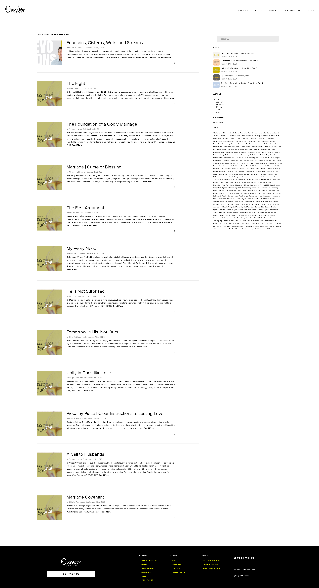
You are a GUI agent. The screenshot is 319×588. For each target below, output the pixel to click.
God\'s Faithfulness (260, 163)
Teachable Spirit (255, 218)
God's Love (267, 160)
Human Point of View (246, 174)
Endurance (242, 152)
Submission (217, 218)
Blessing (257, 136)
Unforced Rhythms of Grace (255, 226)
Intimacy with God (259, 177)
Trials (253, 223)
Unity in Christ (269, 226)
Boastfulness (265, 136)
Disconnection (245, 147)
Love (221, 182)
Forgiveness (217, 160)
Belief (243, 136)
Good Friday (250, 168)
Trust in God (260, 223)
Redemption (277, 193)
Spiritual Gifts (259, 207)
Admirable (243, 133)
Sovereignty (246, 204)
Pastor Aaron (256, 188)
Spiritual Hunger (231, 210)
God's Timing (241, 163)
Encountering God (232, 152)
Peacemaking (273, 188)
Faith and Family (218, 155)
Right (256, 199)
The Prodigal (223, 223)
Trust (224, 226)
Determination (275, 144)
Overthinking (246, 188)
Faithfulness (229, 155)
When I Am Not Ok (228, 229)
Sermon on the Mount (272, 201)
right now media (211, 568)
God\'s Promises (224, 166)
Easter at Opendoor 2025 (243, 149)
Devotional (218, 122)
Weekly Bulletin (149, 561)
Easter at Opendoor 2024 (225, 149)
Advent (250, 133)
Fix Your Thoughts (274, 157)
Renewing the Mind (255, 196)
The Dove (226, 221)
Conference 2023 (229, 141)
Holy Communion (268, 171)
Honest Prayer (222, 174)
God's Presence (218, 163)
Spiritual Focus (235, 207)
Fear (246, 157)
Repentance (267, 196)
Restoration (276, 196)
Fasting (237, 155)
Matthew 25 (246, 182)
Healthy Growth (233, 171)
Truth (228, 226)
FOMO (277, 152)
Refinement (217, 196)
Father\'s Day (264, 155)
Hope (236, 174)
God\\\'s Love (269, 166)
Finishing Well (253, 157)
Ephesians (251, 152)
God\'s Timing (235, 166)
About (258, 10)
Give (311, 10)
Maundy (253, 182)
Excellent (271, 152)
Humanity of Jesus (260, 174)
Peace (215, 190)
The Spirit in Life (233, 223)
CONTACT (176, 568)
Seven (223, 204)
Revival (238, 199)
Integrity (237, 177)
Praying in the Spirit (254, 190)
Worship (263, 229)
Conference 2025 (254, 141)
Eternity (264, 152)
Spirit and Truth (256, 204)
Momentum (217, 185)
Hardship (271, 168)
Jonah (276, 177)
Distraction (266, 147)
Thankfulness (274, 218)
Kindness (220, 179)
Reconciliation (267, 193)
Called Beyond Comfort (221, 138)
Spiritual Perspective (271, 210)
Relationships (243, 196)
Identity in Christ (227, 177)
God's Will (249, 163)
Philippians (232, 190)
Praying (264, 190)
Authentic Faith (235, 136)
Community (261, 138)
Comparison (271, 138)
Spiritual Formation (247, 207)
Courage (234, 144)
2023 (224, 133)
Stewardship (243, 215)
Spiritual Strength (258, 212)
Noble (232, 185)
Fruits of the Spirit (236, 160)
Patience (265, 188)
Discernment (217, 147)
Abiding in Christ (233, 133)
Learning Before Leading (263, 179)
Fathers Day (239, 157)
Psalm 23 (253, 193)
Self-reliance (260, 201)
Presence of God (274, 190)
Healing (277, 168)
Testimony (264, 218)
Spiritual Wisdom (218, 215)
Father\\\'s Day (218, 157)
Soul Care (237, 204)
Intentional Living (246, 177)
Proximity (246, 193)
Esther (258, 152)
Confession (265, 141)
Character (239, 138)
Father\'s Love (274, 155)
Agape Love (258, 133)
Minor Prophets (268, 182)
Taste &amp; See (242, 218)
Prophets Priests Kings (234, 193)
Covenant (241, 144)
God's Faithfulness (256, 160)
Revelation (230, 199)
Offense (246, 185)
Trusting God (269, 223)
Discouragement (256, 147)
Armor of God (224, 136)
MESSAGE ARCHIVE (211, 561)
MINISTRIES (146, 572)
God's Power (277, 160)
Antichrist (275, 133)
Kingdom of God (229, 179)
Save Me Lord (249, 201)
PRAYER (144, 564)
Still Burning (252, 215)
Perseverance (223, 190)
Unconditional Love (238, 226)
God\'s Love (272, 163)
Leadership (250, 179)
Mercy (260, 182)
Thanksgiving (217, 221)
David (256, 144)
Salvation (231, 201)
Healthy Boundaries (219, 171)
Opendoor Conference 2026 (259, 185)
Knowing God (240, 179)
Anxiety (215, 136)
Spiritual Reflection (219, 212)
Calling (232, 138)
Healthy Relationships (246, 171)
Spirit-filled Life (267, 204)
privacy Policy (179, 572)
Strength (266, 215)
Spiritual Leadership (244, 210)
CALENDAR (176, 564)
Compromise (217, 141)
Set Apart (216, 204)
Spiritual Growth (270, 207)
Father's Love (254, 155)
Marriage (238, 182)
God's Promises (230, 163)
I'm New (243, 10)
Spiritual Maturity (257, 210)
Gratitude (263, 168)
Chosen (245, 138)
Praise (239, 190)
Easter (273, 149)
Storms (260, 215)
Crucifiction (249, 144)
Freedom (226, 160)
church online (210, 564)
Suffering (225, 218)
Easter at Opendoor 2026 (261, 149)
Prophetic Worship (219, 193)
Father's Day (245, 155)
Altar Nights (267, 133)
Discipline (235, 147)
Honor (231, 174)
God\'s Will (244, 166)
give (174, 561)
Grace (257, 168)
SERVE (143, 576)
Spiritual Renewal (232, 212)
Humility (270, 174)
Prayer (245, 190)
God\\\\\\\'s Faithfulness (228, 168)
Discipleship (227, 147)
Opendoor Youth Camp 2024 (231, 188)
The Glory (234, 221)
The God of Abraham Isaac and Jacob (251, 221)
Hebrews (258, 171)
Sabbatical (223, 201)
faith (268, 229)
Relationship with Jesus (230, 196)
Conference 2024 (241, 141)
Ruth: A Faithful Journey (267, 199)
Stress (273, 215)
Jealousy (270, 177)
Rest (214, 199)
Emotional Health (219, 152)
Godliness (241, 168)
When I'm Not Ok (240, 229)
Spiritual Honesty (219, 210)
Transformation (245, 223)
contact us (71, 574)
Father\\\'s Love (229, 157)
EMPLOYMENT (147, 580)
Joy (214, 179)
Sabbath (216, 201)
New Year (225, 185)
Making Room (229, 182)
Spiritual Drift (225, 207)
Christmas (253, 138)
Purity (259, 193)
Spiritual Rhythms (245, 212)
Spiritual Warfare (270, 212)
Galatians (246, 160)
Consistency (226, 144)
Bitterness (249, 136)
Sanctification (239, 201)
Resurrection (222, 199)
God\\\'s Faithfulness (256, 166)
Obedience (238, 185)
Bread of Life (275, 136)
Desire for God (264, 144)
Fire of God (263, 157)
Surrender (233, 218)
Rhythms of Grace (247, 199)
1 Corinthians (217, 133)
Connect (274, 10)
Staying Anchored (231, 215)
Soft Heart (229, 204)
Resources (293, 10)
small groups (147, 568)
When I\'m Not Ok (253, 229)
